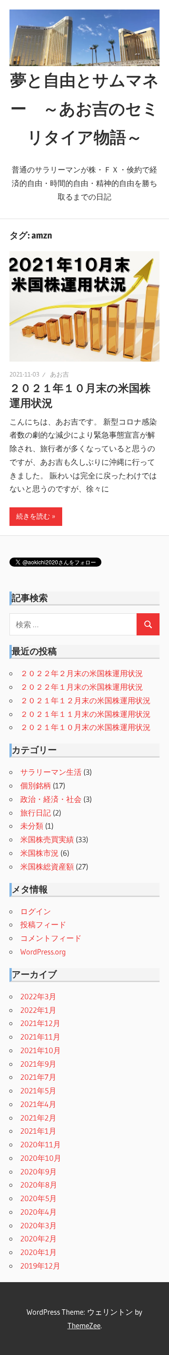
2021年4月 (38, 1104)
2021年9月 (38, 1064)
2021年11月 (40, 1036)
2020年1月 (38, 1252)
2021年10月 (40, 1050)
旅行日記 (35, 812)
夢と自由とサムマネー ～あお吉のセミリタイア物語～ (84, 108)
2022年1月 (38, 1010)
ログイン (35, 911)
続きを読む (33, 516)
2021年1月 (38, 1131)
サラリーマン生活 (51, 772)
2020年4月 (38, 1212)
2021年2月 (38, 1117)
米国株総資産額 (47, 866)
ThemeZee (84, 1325)
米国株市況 (39, 853)
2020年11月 (40, 1144)
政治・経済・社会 (51, 799)
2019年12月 (40, 1265)
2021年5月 (38, 1090)
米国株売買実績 (47, 839)
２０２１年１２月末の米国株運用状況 (85, 700)
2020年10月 (40, 1158)
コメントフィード (51, 938)
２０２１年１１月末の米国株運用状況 (85, 714)
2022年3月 (38, 996)
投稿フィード (43, 924)
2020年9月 (38, 1171)
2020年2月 (38, 1238)
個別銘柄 (35, 785)
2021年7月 (38, 1077)
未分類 (31, 825)
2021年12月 (40, 1023)
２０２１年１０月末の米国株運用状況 (85, 727)
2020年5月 (38, 1198)
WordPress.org (43, 951)
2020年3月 (38, 1225)
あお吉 (59, 374)
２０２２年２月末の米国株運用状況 (81, 673)
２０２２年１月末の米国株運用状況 (81, 687)
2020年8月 (38, 1184)
